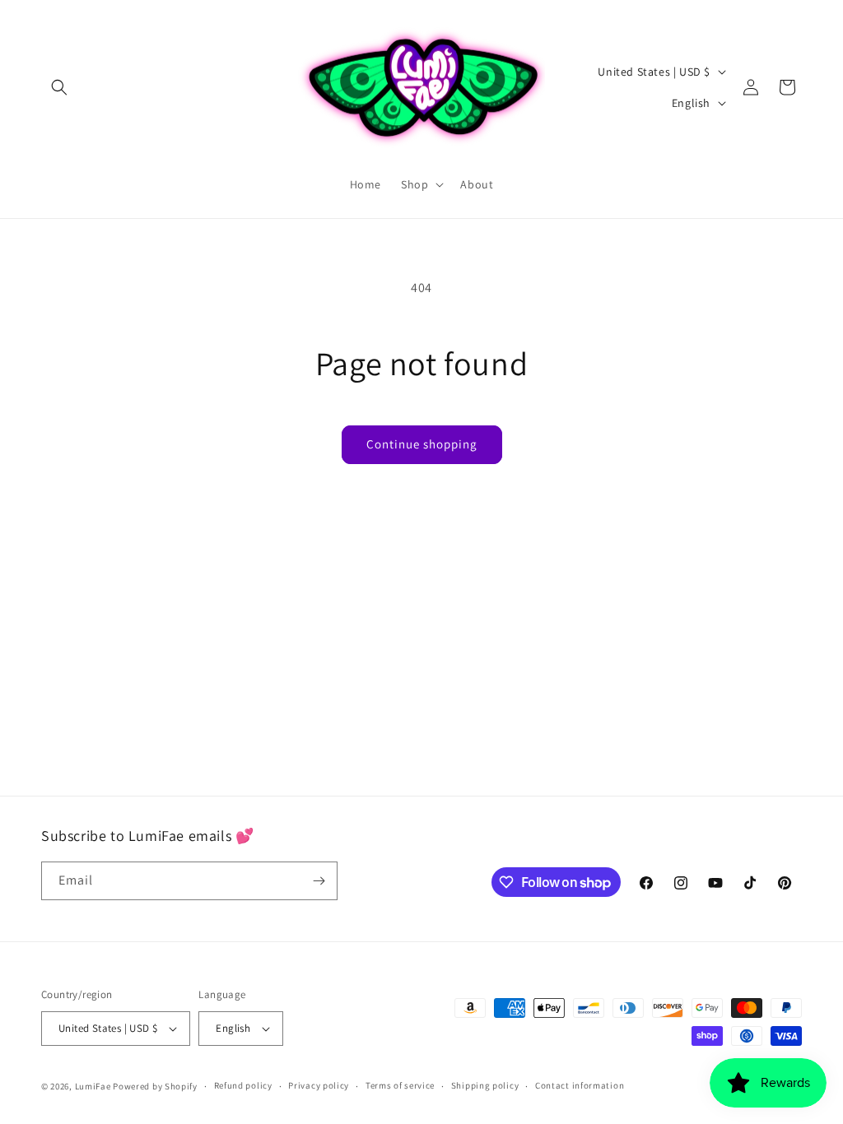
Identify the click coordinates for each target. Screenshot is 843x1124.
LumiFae (93, 1086)
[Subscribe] (318, 881)
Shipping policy (485, 1085)
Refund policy (243, 1085)
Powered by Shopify (155, 1086)
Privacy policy (318, 1085)
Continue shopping (421, 444)
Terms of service (400, 1085)
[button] (59, 87)
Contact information (579, 1085)
